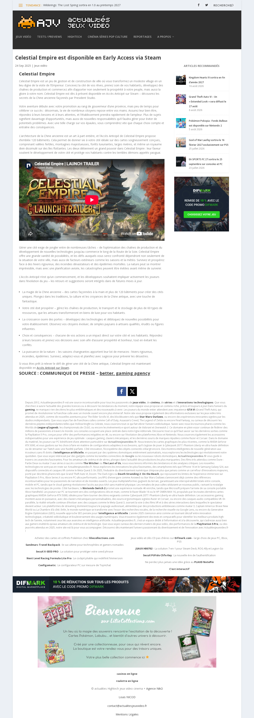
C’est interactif (179, 569)
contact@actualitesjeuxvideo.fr (127, 706)
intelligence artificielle (113, 513)
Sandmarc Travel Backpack (43, 544)
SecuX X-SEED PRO (47, 551)
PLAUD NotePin (204, 562)
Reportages (142, 37)
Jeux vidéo (23, 37)
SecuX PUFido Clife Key (157, 555)
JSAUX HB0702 (144, 548)
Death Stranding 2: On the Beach (138, 474)
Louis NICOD (127, 697)
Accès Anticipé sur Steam (53, 368)
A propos (164, 37)
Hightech (75, 37)
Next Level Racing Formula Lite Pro (49, 558)
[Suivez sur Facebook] (121, 391)
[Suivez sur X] (132, 391)
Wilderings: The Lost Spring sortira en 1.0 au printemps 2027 (81, 5)
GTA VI (191, 409)
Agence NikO (154, 688)
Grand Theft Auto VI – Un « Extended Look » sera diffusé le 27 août (207, 101)
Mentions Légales (127, 714)
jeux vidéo (139, 402)
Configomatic (47, 565)
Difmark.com (183, 538)
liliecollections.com (101, 538)
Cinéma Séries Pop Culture (108, 37)
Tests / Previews (49, 37)
